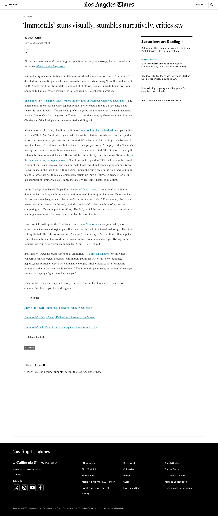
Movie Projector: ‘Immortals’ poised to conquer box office (58, 307)
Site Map (17, 475)
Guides (127, 482)
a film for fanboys (98, 253)
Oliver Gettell (35, 38)
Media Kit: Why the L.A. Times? (98, 482)
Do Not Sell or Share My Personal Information (105, 508)
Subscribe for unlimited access (27, 470)
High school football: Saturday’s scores (161, 101)
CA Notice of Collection (78, 508)
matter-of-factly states (83, 189)
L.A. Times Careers (175, 476)
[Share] (27, 51)
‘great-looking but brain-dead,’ (96, 130)
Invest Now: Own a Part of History (95, 491)
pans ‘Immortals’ (89, 224)
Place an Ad (88, 476)
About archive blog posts (50, 66)
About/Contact (172, 463)
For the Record (172, 469)
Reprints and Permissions (178, 488)
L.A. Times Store (132, 488)
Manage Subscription (176, 482)
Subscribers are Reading (160, 41)
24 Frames (27, 16)
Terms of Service (49, 508)
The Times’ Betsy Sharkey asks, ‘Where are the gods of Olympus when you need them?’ (75, 100)
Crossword (129, 463)
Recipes (127, 476)
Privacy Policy (62, 508)
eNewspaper (88, 463)
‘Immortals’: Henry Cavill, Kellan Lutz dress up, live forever (59, 317)
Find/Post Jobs (90, 469)
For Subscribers (149, 60)
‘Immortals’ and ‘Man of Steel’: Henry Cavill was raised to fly (60, 327)
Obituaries (128, 469)
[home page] (109, 4)
